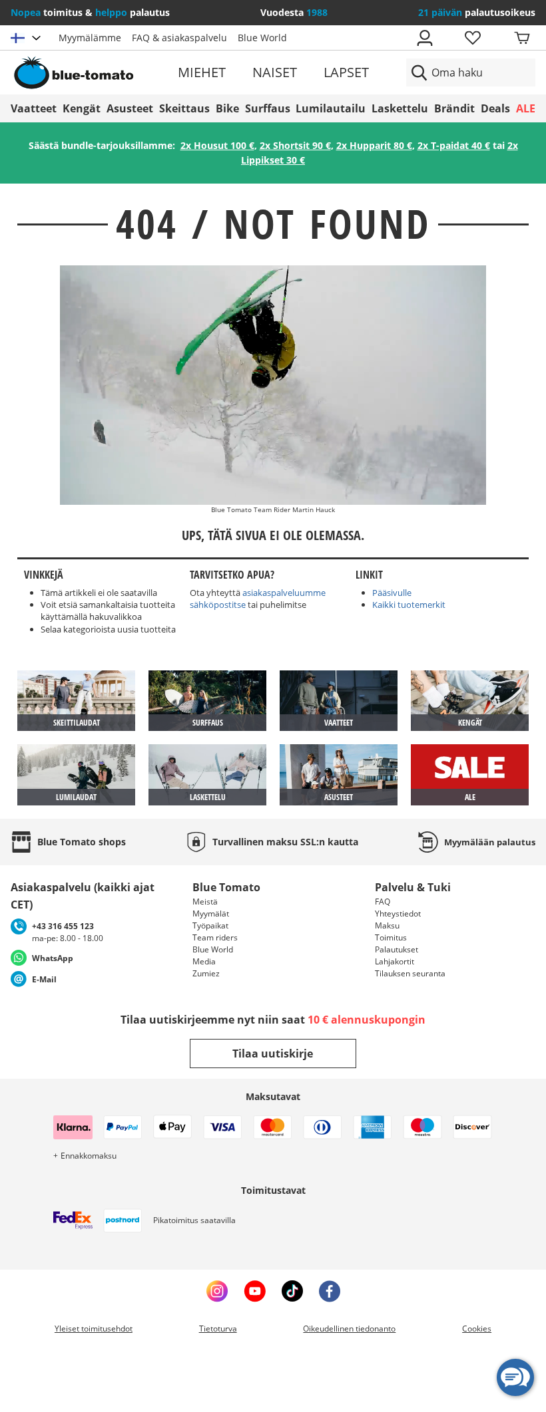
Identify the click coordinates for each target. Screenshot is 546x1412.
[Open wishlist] (472, 38)
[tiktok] (292, 1291)
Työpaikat (210, 925)
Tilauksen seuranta (410, 973)
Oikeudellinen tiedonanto (349, 1328)
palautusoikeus (476, 12)
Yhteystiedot (398, 913)
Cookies (476, 1328)
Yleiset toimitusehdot (94, 1328)
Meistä (205, 901)
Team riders (215, 937)
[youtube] (255, 1291)
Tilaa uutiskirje (272, 1053)
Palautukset (396, 949)
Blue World (262, 37)
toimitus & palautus (90, 12)
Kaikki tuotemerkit (408, 605)
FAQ (382, 901)
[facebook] (329, 1291)
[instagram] (217, 1291)
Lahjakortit (394, 961)
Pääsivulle (391, 593)
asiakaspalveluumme (284, 593)
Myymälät (210, 913)
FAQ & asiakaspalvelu (179, 37)
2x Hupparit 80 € (374, 145)
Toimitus (391, 937)
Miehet (202, 72)
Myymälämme (90, 37)
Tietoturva (218, 1328)
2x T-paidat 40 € (453, 145)
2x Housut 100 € (217, 145)
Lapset (346, 72)
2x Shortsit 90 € (295, 145)
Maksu (387, 925)
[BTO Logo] (94, 72)
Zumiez (206, 973)
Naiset (274, 72)
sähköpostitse (218, 605)
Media (204, 961)
